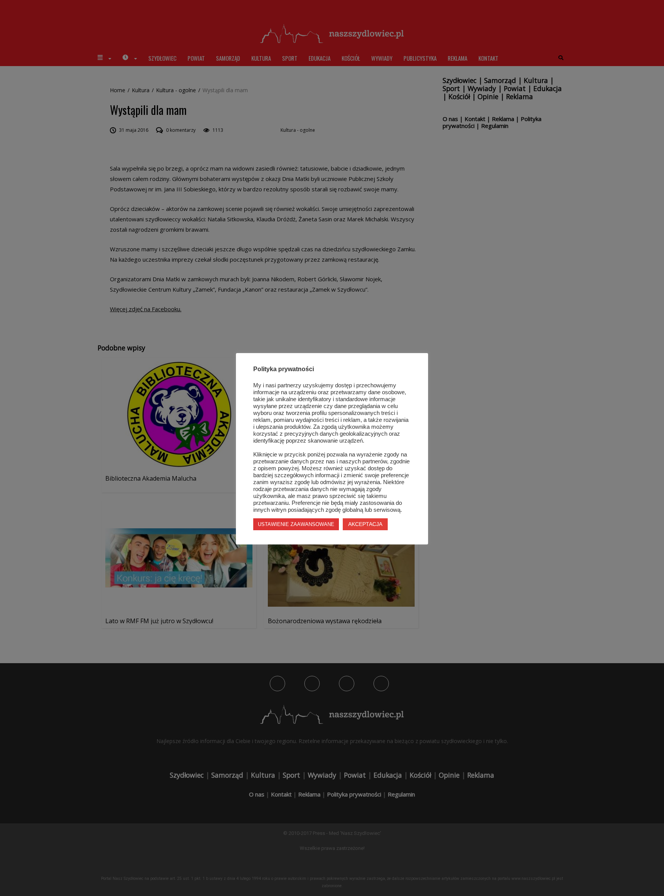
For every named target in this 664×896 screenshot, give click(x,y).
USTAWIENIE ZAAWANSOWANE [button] (296, 524)
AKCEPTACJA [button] (365, 524)
